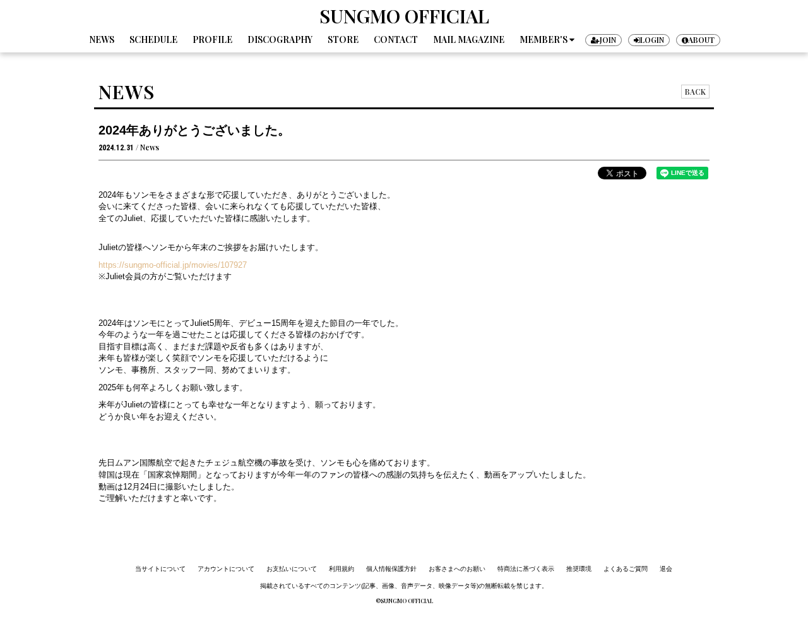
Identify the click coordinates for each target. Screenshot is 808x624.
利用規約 (341, 568)
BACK (695, 92)
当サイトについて (160, 568)
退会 (666, 568)
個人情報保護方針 (391, 568)
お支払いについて (291, 568)
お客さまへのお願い (457, 568)
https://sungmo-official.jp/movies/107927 (172, 265)
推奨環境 (578, 568)
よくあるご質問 (625, 568)
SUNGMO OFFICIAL (404, 15)
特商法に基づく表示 (525, 568)
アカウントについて (226, 568)
